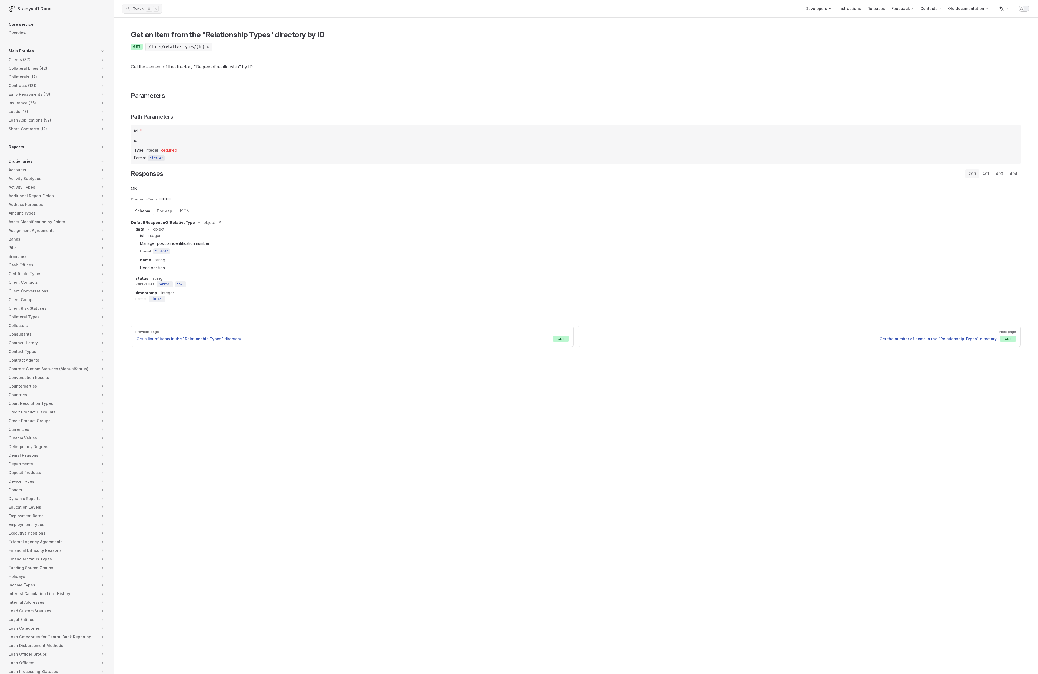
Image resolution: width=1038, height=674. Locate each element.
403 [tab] (999, 173)
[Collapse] (199, 223)
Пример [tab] (164, 211)
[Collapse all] (219, 223)
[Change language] (1004, 8)
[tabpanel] (576, 242)
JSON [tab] (184, 211)
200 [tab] (972, 173)
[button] (57, 24)
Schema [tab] (142, 211)
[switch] (1024, 9)
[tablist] (993, 173)
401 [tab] (985, 173)
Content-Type (144, 200)
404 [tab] (1013, 173)
